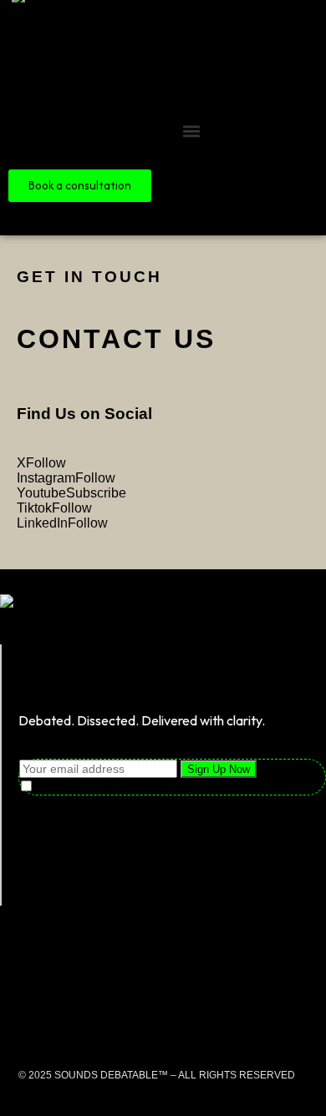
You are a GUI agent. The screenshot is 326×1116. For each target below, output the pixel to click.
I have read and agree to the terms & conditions (177, 787)
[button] (191, 130)
